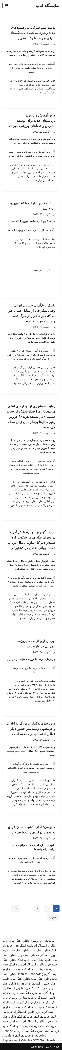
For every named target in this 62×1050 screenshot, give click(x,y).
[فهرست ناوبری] (6, 5)
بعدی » (53, 917)
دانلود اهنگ (23, 960)
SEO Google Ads (44, 1040)
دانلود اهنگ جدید (19, 940)
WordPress (37, 1046)
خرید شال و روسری (42, 940)
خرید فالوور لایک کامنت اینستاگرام (23, 1002)
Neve (57, 1046)
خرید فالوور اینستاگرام (37, 964)
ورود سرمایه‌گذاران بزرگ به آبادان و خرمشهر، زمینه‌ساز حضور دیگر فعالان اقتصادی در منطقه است (31, 729)
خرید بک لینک (46, 969)
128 (16, 908)
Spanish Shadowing (30, 974)
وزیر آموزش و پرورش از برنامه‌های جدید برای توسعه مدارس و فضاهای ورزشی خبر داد (31, 120)
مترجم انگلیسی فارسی (23, 993)
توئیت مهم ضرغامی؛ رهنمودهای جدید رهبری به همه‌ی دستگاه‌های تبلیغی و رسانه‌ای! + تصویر (32, 33)
